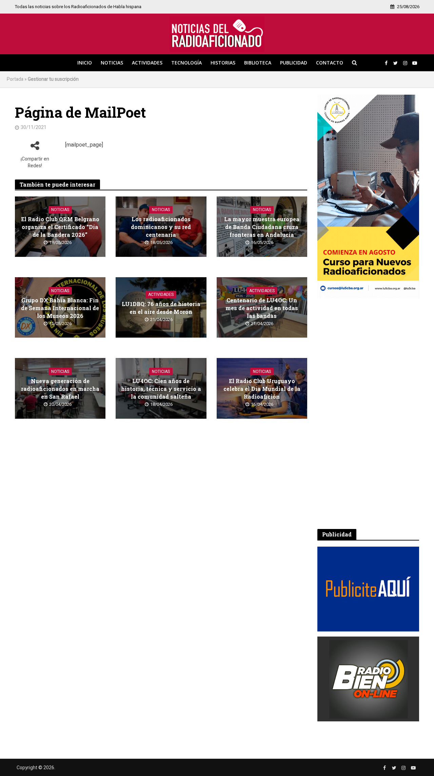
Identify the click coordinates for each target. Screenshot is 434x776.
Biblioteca (257, 62)
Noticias (112, 62)
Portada (15, 79)
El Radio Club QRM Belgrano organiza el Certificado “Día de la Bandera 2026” (60, 226)
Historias (223, 62)
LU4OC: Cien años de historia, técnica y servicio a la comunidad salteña (161, 388)
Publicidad (293, 62)
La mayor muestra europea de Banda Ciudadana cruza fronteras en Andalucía (261, 226)
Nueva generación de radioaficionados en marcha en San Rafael (60, 388)
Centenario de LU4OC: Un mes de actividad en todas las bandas (261, 308)
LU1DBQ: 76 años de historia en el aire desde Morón (161, 307)
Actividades (147, 62)
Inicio (84, 62)
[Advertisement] (368, 413)
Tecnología (186, 62)
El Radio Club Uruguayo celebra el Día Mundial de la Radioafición (261, 388)
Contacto (329, 62)
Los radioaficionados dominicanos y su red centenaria (161, 226)
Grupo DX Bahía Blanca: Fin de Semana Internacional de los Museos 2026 (60, 308)
